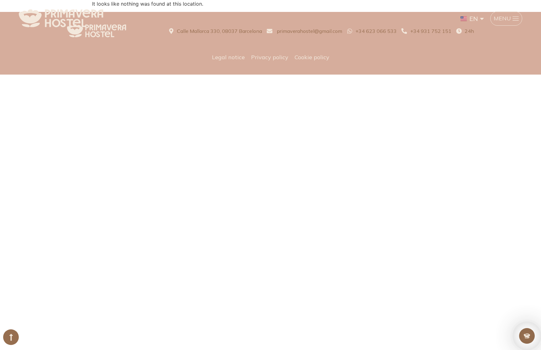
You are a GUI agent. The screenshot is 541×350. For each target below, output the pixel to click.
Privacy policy (269, 57)
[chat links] (527, 336)
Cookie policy (312, 57)
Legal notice (228, 57)
